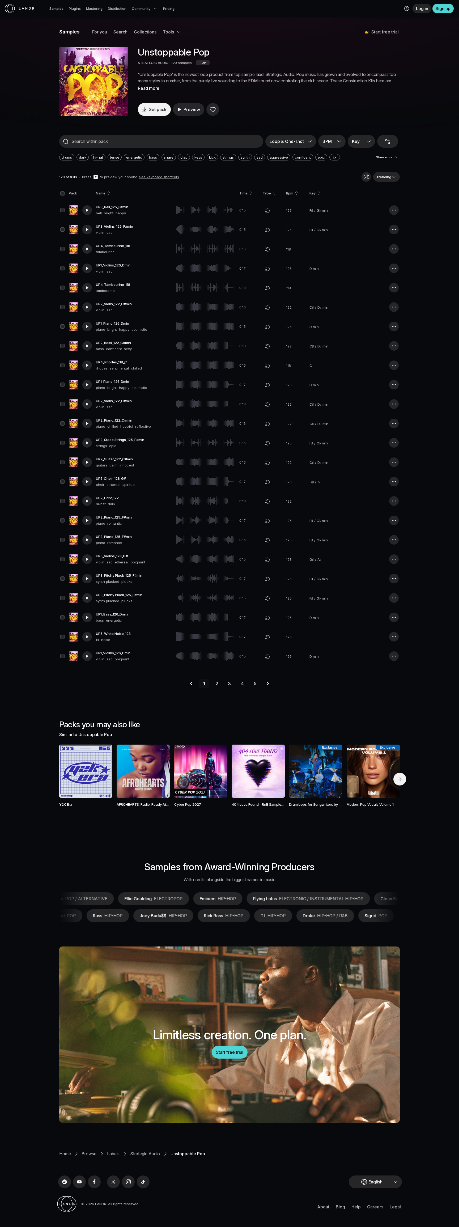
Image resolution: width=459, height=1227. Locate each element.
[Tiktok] (143, 1181)
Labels (113, 1153)
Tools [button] (168, 32)
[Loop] (267, 210)
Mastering (94, 8)
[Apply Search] (65, 141)
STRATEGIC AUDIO (153, 63)
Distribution (117, 8)
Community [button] (141, 8)
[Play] (93, 81)
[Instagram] (128, 1181)
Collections (145, 32)
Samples (56, 8)
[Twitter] (113, 1181)
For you (99, 32)
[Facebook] (94, 1181)
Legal (395, 1206)
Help (356, 1206)
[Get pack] (101, 771)
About (323, 1206)
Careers (375, 1206)
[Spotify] (64, 1181)
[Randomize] (366, 177)
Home (65, 1153)
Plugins (75, 8)
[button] (406, 8)
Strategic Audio (145, 1153)
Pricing (169, 8)
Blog (340, 1206)
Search (120, 32)
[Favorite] (212, 109)
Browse (89, 1153)
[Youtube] (79, 1181)
